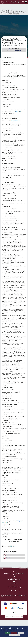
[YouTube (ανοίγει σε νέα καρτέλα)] (16, 590)
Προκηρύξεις (9, 10)
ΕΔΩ (11, 546)
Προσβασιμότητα (19, 616)
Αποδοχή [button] (8, 632)
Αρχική (2, 10)
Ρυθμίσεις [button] (20, 632)
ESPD (14, 546)
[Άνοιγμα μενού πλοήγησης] (26, 2)
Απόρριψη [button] (14, 632)
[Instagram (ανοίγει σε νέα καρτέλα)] (11, 590)
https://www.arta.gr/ (15, 120)
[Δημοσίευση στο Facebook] (16, 51)
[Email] (20, 51)
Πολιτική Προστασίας (9, 616)
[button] (23, 2)
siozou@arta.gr (18, 111)
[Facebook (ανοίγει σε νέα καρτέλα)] (8, 590)
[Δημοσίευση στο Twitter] (18, 51)
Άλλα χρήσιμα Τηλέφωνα (14, 579)
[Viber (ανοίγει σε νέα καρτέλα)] (20, 590)
